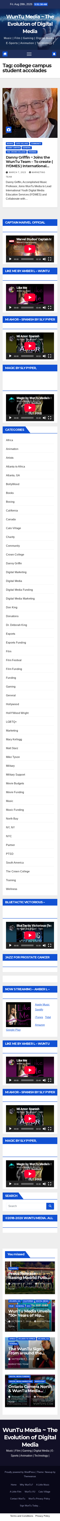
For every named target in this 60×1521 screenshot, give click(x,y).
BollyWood (12, 484)
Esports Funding (16, 642)
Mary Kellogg (14, 739)
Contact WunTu (17, 1498)
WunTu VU (30, 1491)
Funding (11, 677)
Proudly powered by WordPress (20, 1472)
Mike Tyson (13, 757)
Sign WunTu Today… (30, 1505)
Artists (10, 457)
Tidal (48, 1017)
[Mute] (44, 259)
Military (10, 765)
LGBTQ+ (11, 721)
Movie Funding (15, 792)
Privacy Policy (42, 1516)
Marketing (12, 730)
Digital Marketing (16, 572)
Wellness (11, 889)
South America (15, 862)
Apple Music (42, 1004)
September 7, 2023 (23, 1359)
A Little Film (15, 1491)
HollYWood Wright (17, 713)
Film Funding (14, 669)
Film (8, 651)
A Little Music (42, 1484)
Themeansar (30, 1476)
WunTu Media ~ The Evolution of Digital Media (30, 24)
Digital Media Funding (19, 589)
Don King (12, 607)
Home (13, 1484)
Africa (9, 440)
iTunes (39, 1017)
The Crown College (16, 152)
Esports (10, 633)
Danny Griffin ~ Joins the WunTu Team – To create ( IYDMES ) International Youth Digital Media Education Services (29, 166)
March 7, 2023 (18, 172)
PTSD (10, 853)
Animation (12, 449)
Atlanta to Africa (15, 466)
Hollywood (12, 704)
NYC (9, 836)
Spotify (39, 1009)
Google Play (13, 1029)
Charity (10, 537)
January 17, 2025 (22, 1284)
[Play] (10, 259)
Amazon (40, 1024)
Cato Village (22, 143)
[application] (30, 248)
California (12, 510)
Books (10, 143)
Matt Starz (12, 748)
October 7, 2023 (22, 1321)
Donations (12, 616)
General (27, 148)
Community (36, 143)
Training (32, 152)
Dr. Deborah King (16, 625)
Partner (10, 845)
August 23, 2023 (22, 1397)
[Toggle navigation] (29, 54)
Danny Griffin (13, 148)
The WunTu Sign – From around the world (26, 1353)
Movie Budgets (15, 783)
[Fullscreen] (49, 259)
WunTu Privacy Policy (39, 1498)
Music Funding (15, 809)
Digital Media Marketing (20, 598)
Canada (11, 519)
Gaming (11, 686)
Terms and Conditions (21, 1516)
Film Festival (14, 660)
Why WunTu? (26, 1484)
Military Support (15, 774)
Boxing (10, 501)
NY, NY (10, 827)
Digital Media (14, 581)
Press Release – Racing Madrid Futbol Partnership (29, 1277)
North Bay (12, 818)
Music (9, 801)
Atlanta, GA (13, 475)
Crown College (15, 554)
